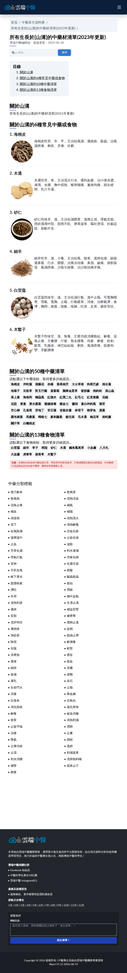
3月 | (24, 905)
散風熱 (15, 498)
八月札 (104, 447)
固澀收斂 (16, 583)
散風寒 (71, 492)
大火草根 (78, 384)
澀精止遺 (73, 622)
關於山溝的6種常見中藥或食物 (42, 78)
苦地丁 (39, 410)
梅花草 (94, 417)
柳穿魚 (91, 410)
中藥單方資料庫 (33, 22)
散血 (70, 661)
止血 (14, 544)
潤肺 (70, 726)
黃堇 (23, 404)
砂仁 (18, 213)
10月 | (67, 905)
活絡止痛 (16, 505)
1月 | (11, 905)
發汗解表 (16, 492)
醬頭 (75, 404)
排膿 (70, 668)
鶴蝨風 (39, 397)
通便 (14, 661)
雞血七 (64, 404)
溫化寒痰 (73, 707)
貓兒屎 (70, 417)
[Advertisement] (63, 800)
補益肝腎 (73, 609)
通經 (14, 609)
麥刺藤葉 (56, 417)
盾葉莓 (54, 391)
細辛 (18, 252)
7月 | (48, 905)
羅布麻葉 (17, 417)
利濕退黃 (73, 752)
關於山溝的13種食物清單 (38, 90)
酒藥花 (39, 384)
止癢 (70, 733)
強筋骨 (15, 635)
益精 (70, 629)
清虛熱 (15, 518)
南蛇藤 (106, 417)
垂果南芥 (63, 384)
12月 (81, 905)
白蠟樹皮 (29, 423)
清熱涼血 (73, 498)
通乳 (14, 681)
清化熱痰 (16, 707)
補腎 (14, 765)
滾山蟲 (109, 391)
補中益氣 (73, 596)
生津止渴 (73, 602)
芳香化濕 (16, 550)
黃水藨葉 (35, 404)
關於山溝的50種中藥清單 (38, 84)
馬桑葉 (30, 417)
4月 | (30, 905)
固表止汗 (73, 765)
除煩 (14, 642)
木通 (18, 173)
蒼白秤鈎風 (88, 404)
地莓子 (15, 391)
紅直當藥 (93, 397)
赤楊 (50, 384)
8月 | (54, 905)
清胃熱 (15, 655)
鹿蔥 (102, 410)
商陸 (44, 447)
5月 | (36, 905)
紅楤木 (51, 397)
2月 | (17, 905)
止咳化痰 (73, 537)
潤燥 (70, 589)
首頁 (14, 22)
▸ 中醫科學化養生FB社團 (22, 875)
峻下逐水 (16, 576)
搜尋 (64, 52)
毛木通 (82, 417)
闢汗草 (15, 423)
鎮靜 (14, 668)
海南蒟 (27, 397)
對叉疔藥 (41, 391)
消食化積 (73, 557)
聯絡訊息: (15, 921)
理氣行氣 (16, 557)
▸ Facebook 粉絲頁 (19, 870)
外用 (14, 596)
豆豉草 (27, 391)
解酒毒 (71, 642)
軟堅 (70, 648)
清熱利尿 (16, 602)
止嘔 (70, 687)
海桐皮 (20, 135)
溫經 (70, 746)
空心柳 (15, 410)
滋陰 (70, 544)
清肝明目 (16, 622)
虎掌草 (27, 454)
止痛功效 (16, 746)
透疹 (70, 655)
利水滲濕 (73, 550)
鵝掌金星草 (70, 391)
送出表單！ (63, 940)
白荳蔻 (20, 291)
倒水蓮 (106, 384)
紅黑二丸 (66, 397)
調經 (70, 739)
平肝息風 (16, 570)
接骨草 (39, 454)
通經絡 (15, 629)
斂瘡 (14, 772)
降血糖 (71, 694)
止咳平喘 (16, 726)
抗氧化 (71, 700)
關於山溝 (26, 72)
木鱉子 (20, 330)
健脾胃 (71, 615)
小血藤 (91, 447)
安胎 (14, 615)
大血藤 (15, 454)
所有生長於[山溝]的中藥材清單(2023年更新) (43, 28)
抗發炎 (15, 700)
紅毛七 (79, 397)
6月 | (42, 905)
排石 (70, 681)
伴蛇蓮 (27, 384)
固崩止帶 (73, 635)
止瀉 (14, 752)
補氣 (70, 505)
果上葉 (15, 397)
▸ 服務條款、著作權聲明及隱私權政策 (30, 894)
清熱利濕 (73, 720)
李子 (35, 447)
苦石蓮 (51, 410)
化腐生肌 (73, 563)
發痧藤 (85, 391)
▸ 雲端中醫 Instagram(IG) (22, 880)
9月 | (60, 905)
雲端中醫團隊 (85, 960)
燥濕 (14, 674)
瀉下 (14, 524)
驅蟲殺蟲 (73, 576)
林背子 (79, 410)
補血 (14, 511)
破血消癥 (73, 713)
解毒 (14, 713)
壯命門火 (16, 687)
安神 (14, 563)
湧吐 (14, 589)
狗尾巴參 (93, 384)
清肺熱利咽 (74, 759)
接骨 (14, 720)
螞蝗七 (42, 417)
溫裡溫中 (16, 537)
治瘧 (14, 733)
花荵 (14, 404)
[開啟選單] (119, 7)
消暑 (14, 694)
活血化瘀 (73, 531)
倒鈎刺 (97, 391)
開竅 (70, 570)
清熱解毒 (73, 524)
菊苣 (102, 404)
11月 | (75, 905)
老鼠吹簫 (66, 410)
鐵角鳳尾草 (76, 447)
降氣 (14, 739)
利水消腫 (16, 759)
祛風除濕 (16, 531)
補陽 (70, 511)
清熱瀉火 (73, 518)
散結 (70, 583)
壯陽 (14, 648)
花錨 (105, 397)
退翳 (70, 674)
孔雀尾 (27, 410)
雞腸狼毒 (50, 404)
